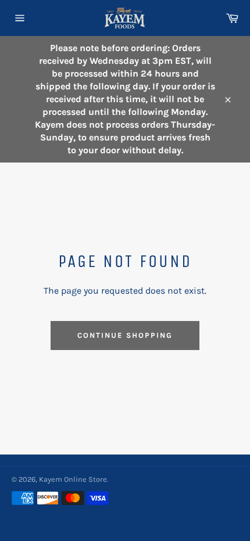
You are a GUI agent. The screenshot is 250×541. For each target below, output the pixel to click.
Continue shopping (124, 335)
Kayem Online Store (73, 479)
